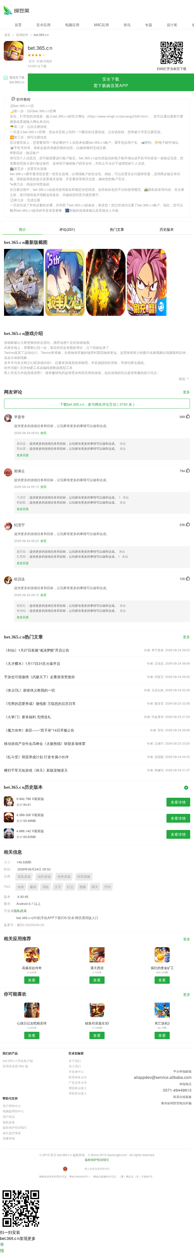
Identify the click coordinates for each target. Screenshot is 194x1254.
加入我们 (75, 1066)
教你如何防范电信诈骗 (176, 1103)
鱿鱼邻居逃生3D (97, 1023)
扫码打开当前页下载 (171, 68)
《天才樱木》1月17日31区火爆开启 (32, 663)
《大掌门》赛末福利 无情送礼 (27, 716)
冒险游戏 (24, 876)
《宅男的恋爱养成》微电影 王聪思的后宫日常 (40, 703)
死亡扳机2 (162, 1023)
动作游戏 (44, 876)
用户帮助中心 (12, 1106)
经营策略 (83, 876)
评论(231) (67, 229)
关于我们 (75, 1060)
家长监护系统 (12, 1133)
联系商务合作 (78, 1077)
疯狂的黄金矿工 (162, 967)
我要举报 (9, 1138)
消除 (45, 886)
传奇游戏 (63, 876)
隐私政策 (20, 910)
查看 (32, 979)
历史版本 (167, 229)
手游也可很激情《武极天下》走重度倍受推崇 (39, 676)
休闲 (20, 886)
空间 (107, 886)
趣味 (33, 886)
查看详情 (178, 802)
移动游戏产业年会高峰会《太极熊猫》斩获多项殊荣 (44, 743)
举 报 (2, 1247)
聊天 (95, 886)
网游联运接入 (78, 1088)
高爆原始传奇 (32, 967)
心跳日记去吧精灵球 (31, 1023)
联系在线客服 (182, 1096)
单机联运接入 (78, 1093)
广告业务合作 (78, 1082)
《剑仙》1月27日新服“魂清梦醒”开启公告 (36, 650)
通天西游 (97, 967)
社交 (70, 886)
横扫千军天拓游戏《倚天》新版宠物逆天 (36, 770)
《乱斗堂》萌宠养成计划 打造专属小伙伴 (36, 756)
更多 (186, 392)
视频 (82, 886)
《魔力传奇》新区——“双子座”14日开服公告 (39, 730)
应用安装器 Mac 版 (15, 1066)
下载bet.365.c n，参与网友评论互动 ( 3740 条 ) (97, 404)
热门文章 (117, 229)
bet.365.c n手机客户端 (18, 1060)
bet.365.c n (16, 10)
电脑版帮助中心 (13, 1111)
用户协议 (9, 1116)
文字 (58, 886)
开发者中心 (76, 1071)
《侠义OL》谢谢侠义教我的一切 (29, 690)
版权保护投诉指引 (15, 1127)
